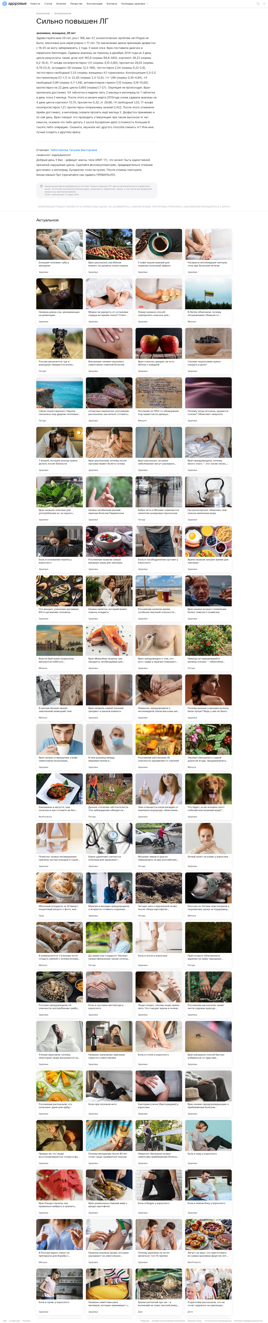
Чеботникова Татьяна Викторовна (73, 150)
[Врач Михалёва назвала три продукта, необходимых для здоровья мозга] (109, 648)
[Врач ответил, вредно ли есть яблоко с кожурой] (159, 351)
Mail (5, 1321)
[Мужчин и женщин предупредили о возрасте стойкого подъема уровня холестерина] (109, 895)
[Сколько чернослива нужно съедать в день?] (208, 351)
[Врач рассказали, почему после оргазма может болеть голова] (109, 450)
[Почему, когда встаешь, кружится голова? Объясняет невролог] (208, 400)
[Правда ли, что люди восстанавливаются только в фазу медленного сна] (59, 1143)
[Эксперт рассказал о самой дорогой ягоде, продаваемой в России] (208, 747)
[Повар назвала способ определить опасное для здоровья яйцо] (159, 301)
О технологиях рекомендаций (217, 1321)
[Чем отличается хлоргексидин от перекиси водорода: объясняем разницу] (159, 796)
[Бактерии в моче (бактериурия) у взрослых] (159, 1093)
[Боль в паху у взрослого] (208, 1143)
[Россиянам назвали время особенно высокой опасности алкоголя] (159, 598)
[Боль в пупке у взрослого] (59, 1292)
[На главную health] (17, 3)
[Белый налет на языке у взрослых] (208, 846)
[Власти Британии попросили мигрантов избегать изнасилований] (59, 648)
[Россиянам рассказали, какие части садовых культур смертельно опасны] (208, 994)
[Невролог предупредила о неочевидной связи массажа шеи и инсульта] (159, 697)
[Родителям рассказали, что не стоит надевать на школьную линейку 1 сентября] (208, 1292)
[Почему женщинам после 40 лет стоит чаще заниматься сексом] (109, 1143)
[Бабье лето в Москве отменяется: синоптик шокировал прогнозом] (159, 499)
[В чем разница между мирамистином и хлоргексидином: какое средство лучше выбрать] (109, 747)
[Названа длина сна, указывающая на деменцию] (59, 301)
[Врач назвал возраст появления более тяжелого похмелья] (208, 598)
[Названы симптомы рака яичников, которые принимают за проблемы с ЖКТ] (109, 1292)
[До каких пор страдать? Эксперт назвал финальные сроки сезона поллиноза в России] (109, 945)
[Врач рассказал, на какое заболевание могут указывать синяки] (159, 450)
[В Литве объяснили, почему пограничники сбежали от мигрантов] (208, 301)
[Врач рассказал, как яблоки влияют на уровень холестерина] (109, 252)
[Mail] (4, 3)
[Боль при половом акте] (109, 1093)
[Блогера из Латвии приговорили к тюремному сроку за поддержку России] (208, 895)
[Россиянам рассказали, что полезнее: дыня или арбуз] (59, 1093)
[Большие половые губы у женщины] (59, 252)
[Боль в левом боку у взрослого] (208, 1193)
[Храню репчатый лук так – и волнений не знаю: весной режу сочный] (159, 1292)
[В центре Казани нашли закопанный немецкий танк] (59, 697)
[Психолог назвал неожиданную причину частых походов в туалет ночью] (59, 846)
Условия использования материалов (168, 1321)
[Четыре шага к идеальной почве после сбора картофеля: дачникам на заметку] (159, 895)
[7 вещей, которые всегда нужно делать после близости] (59, 450)
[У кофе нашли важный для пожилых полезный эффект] (159, 252)
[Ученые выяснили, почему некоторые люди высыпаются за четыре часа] (59, 1044)
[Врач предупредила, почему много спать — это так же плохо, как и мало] (208, 450)
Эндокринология (62, 13)
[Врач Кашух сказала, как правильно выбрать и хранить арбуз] (59, 1193)
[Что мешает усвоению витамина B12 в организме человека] (59, 598)
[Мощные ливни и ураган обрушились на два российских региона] (159, 846)
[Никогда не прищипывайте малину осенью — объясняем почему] (208, 648)
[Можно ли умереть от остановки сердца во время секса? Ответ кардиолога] (109, 301)
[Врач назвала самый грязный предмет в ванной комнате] (109, 697)
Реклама (26, 1321)
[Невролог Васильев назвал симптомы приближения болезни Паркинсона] (159, 1143)
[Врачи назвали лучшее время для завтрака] (208, 549)
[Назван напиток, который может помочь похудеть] (109, 598)
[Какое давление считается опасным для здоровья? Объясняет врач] (109, 846)
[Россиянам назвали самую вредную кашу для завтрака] (109, 549)
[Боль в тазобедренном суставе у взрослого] (159, 549)
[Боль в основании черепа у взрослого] (59, 549)
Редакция (145, 1321)
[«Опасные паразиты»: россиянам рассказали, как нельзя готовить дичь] (109, 400)
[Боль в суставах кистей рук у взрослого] (109, 994)
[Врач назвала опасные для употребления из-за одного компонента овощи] (59, 499)
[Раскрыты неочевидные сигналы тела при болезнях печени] (208, 252)
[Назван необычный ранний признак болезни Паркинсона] (109, 499)
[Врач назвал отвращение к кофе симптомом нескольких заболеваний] (59, 747)
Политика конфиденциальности (248, 1321)
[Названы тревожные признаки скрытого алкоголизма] (109, 1044)
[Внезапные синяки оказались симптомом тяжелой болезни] (109, 351)
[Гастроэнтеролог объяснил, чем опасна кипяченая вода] (208, 499)
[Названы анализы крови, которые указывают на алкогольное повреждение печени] (109, 1242)
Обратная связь (195, 1321)
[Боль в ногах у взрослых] (159, 945)
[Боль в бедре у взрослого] (159, 1193)
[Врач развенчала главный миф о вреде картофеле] (109, 1193)
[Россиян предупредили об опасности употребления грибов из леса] (59, 994)
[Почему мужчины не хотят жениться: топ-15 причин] (159, 1242)
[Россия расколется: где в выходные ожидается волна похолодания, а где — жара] (59, 351)
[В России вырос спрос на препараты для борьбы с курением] (59, 1242)
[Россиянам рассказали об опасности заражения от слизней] (159, 747)
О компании (14, 1321)
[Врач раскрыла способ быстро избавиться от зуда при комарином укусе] (208, 1044)
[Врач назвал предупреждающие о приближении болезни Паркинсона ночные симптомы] (208, 1093)
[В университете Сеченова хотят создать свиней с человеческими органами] (59, 945)
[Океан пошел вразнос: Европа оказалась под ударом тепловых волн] (59, 400)
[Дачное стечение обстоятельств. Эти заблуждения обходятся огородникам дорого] (109, 796)
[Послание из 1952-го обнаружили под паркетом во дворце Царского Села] (159, 400)
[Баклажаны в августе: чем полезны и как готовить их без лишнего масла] (59, 796)
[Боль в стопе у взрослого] (159, 1044)
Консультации (43, 13)
